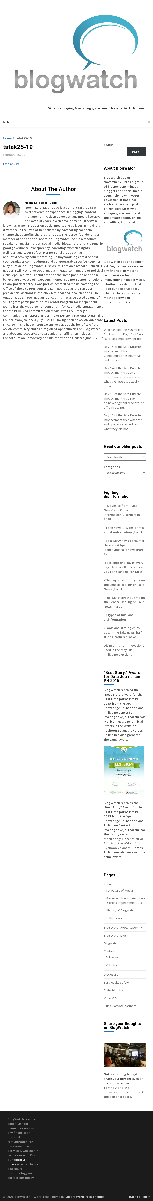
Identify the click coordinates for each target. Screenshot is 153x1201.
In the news (114, 918)
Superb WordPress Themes (84, 1197)
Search (109, 145)
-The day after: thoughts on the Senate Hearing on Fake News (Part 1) (124, 584)
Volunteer (112, 965)
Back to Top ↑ (139, 1197)
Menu (7, 122)
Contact (109, 951)
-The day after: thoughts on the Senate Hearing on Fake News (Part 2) (124, 602)
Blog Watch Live (115, 935)
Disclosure (111, 974)
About (108, 884)
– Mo (108, 506)
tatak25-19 (11, 164)
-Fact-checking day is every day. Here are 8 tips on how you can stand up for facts (124, 567)
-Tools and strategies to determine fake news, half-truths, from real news (123, 632)
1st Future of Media (119, 890)
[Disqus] (53, 401)
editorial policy (128, 289)
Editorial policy (114, 990)
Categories (112, 467)
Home (7, 138)
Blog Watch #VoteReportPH (123, 927)
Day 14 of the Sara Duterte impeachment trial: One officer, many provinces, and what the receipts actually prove (123, 377)
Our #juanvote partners (120, 1006)
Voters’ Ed (111, 998)
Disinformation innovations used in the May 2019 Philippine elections (124, 649)
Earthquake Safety (116, 982)
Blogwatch (111, 943)
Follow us (112, 957)
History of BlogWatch (120, 910)
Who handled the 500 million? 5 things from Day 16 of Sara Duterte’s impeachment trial (124, 334)
